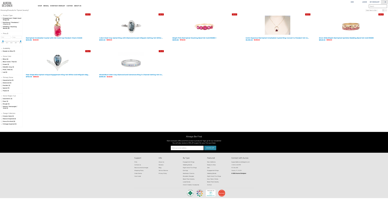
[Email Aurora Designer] (176, 194)
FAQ (135, 162)
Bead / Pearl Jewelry (189, 179)
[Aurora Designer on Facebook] (169, 194)
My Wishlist (374, 2)
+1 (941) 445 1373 (236, 165)
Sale (208, 167)
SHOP (40, 6)
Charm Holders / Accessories (191, 185)
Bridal (46, 6)
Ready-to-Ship (211, 165)
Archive (209, 185)
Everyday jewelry (57, 6)
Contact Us (137, 165)
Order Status (138, 173)
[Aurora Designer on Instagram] (173, 194)
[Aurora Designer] (6, 4)
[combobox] (378, 6)
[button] (383, 10)
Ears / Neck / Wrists (212, 179)
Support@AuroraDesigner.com (240, 162)
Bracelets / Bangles (188, 176)
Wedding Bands (187, 165)
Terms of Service (163, 170)
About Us (78, 6)
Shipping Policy (139, 170)
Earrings (185, 170)
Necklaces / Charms (188, 173)
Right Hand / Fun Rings (190, 167)
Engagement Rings (188, 162)
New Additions (211, 162)
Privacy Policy (163, 173)
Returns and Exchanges (141, 167)
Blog (160, 167)
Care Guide (137, 176)
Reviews (161, 165)
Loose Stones (186, 182)
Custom (70, 6)
